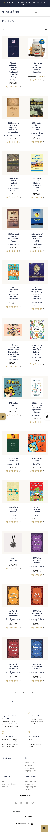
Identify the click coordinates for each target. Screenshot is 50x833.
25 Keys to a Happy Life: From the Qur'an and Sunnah (37, 407)
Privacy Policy (29, 768)
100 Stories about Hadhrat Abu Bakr (37, 126)
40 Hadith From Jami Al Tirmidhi (36, 560)
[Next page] (45, 701)
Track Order (29, 784)
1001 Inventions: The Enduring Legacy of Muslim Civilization (36, 293)
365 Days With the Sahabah (36, 509)
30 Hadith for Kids (36, 459)
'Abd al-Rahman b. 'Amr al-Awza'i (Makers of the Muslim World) (13, 70)
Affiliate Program (31, 781)
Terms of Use (29, 763)
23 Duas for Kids (13, 404)
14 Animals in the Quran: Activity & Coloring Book (36, 349)
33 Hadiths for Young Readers (13, 509)
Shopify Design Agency (32, 824)
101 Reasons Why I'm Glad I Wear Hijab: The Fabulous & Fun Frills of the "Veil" (13, 351)
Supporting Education (9, 784)
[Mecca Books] (11, 11)
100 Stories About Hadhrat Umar (13, 182)
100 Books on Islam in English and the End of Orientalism (13, 127)
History (4, 781)
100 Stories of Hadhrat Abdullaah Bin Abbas (13, 237)
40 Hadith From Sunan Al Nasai (37, 666)
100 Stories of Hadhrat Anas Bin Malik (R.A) (36, 237)
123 (37, 701)
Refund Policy (29, 765)
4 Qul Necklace (13, 559)
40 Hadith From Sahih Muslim (37, 613)
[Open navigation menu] (36, 12)
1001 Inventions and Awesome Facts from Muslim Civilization (13, 293)
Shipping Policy (30, 771)
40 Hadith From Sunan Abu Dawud (13, 666)
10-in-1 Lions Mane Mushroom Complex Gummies (36, 67)
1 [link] (4, 701)
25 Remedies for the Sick (13, 459)
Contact (5, 787)
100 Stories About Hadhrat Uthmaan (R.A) (36, 183)
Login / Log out (30, 787)
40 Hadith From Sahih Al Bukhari (13, 613)
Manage (28, 789)
